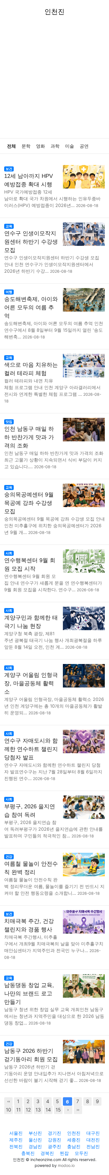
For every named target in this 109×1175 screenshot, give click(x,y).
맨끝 (78, 1110)
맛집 (9, 422)
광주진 (54, 1146)
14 (48, 1110)
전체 (11, 146)
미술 (69, 146)
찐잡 (64, 1153)
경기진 (54, 1133)
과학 (55, 146)
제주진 (16, 1140)
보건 (9, 169)
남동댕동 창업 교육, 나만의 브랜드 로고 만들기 (29, 993)
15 (58, 1110)
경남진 (35, 1146)
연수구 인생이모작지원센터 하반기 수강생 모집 (31, 241)
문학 (26, 146)
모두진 (81, 1153)
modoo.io (66, 1165)
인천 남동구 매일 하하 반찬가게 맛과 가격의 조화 (29, 437)
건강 (9, 856)
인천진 (73, 1133)
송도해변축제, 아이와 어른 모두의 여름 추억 (31, 307)
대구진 (93, 1133)
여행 (9, 292)
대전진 (93, 1140)
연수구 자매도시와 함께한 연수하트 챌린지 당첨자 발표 (31, 749)
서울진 (16, 1133)
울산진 (35, 1140)
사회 (9, 553)
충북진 (28, 1153)
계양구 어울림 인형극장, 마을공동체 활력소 (31, 683)
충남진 (73, 1146)
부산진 (35, 1133)
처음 (8, 1101)
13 (38, 1110)
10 (8, 1110)
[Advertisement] (54, 80)
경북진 (47, 1153)
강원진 (54, 1140)
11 (18, 1110)
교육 (9, 226)
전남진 (93, 1146)
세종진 (73, 1140)
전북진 (16, 1146)
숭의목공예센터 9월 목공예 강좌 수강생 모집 (29, 502)
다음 (68, 1110)
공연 (84, 146)
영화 (40, 146)
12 (28, 1110)
